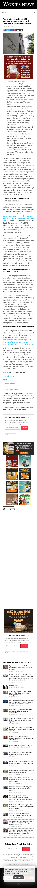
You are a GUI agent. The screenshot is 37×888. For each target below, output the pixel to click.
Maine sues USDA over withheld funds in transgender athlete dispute (21, 771)
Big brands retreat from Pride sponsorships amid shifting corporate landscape (20, 667)
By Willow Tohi (19, 696)
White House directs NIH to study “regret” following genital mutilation (20, 814)
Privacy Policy (15, 873)
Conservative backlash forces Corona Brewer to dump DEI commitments (20, 746)
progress (13, 400)
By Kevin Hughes (20, 682)
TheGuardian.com (9, 384)
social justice (22, 400)
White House (21, 403)
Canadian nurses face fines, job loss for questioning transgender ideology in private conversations (21, 822)
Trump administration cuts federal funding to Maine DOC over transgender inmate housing (21, 779)
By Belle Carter (19, 810)
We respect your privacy (25, 859)
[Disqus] (18, 535)
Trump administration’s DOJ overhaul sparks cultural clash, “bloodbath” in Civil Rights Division (20, 693)
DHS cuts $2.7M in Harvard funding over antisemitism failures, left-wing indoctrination (21, 711)
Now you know (13, 685)
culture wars (7, 396)
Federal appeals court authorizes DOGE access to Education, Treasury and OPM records (21, 763)
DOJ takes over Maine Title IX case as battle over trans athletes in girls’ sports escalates (21, 729)
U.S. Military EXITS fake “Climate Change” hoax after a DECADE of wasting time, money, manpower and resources (21, 831)
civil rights (29, 393)
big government (19, 393)
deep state (16, 396)
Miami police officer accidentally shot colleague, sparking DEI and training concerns (20, 788)
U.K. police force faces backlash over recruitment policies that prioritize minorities (20, 754)
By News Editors (20, 687)
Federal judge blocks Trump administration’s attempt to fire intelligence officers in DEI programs (20, 797)
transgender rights (9, 403)
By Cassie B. (19, 826)
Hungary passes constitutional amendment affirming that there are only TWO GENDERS (21, 738)
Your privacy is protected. (10, 433)
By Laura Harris (19, 671)
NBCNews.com (8, 380)
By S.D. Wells (19, 835)
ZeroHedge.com (8, 376)
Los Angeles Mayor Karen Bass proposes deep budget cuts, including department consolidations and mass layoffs (21, 702)
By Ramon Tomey (20, 741)
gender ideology (13, 398)
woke (28, 403)
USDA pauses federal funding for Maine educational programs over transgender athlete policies (21, 806)
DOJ (25, 396)
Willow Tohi (15, 26)
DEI (21, 396)
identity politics (25, 398)
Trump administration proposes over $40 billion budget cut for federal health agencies (21, 720)
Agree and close (18, 877)
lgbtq (8, 400)
